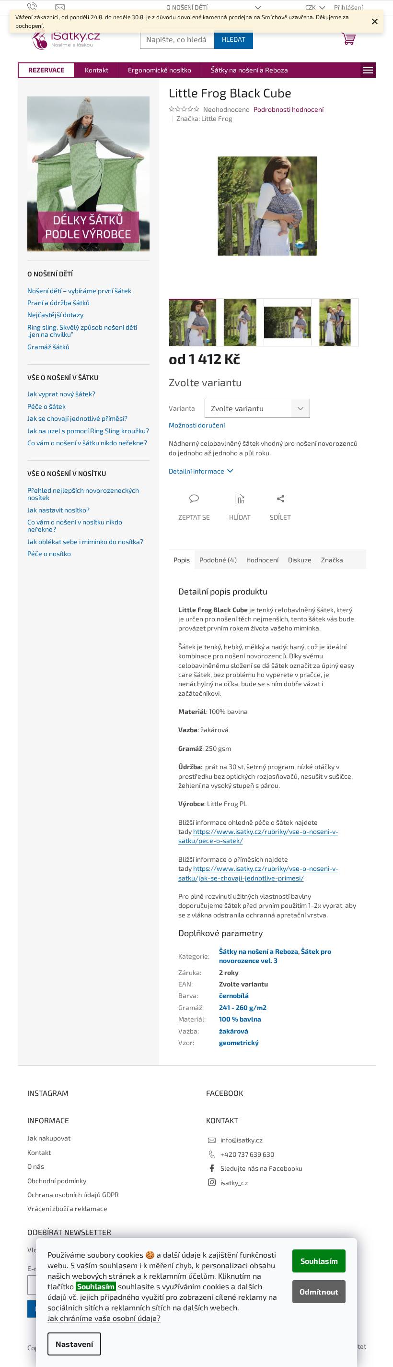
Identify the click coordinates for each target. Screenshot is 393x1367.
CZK (311, 7)
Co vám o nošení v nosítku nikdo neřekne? (74, 525)
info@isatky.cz (241, 1140)
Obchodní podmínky (56, 1181)
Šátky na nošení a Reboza (258, 951)
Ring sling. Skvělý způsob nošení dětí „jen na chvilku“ (82, 330)
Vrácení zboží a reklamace (67, 1208)
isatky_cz (234, 1182)
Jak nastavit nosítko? (58, 509)
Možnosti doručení (197, 425)
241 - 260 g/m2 (242, 1007)
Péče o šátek (46, 406)
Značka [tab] (332, 560)
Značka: (204, 118)
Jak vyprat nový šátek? (61, 393)
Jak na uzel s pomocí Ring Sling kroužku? (88, 430)
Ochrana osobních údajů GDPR (73, 1194)
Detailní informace (196, 471)
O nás (35, 1166)
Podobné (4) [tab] (218, 560)
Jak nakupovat (48, 1138)
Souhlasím (319, 1260)
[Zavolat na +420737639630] (41, 7)
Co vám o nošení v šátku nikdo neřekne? (87, 442)
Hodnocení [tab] (262, 560)
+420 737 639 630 (247, 1154)
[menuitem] (46, 70)
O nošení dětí (187, 7)
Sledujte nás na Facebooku (261, 1168)
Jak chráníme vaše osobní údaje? (104, 1317)
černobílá (234, 995)
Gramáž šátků (48, 346)
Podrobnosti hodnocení (289, 109)
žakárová (233, 1031)
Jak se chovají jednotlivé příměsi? (77, 418)
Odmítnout (319, 1291)
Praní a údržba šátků (58, 302)
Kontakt (39, 1152)
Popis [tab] (181, 560)
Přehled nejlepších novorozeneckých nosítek (83, 494)
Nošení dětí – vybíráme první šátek (79, 290)
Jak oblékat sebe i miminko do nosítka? (85, 541)
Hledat (233, 39)
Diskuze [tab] (300, 560)
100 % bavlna (240, 1019)
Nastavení (74, 1343)
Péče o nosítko (49, 553)
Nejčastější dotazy (55, 314)
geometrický (239, 1042)
